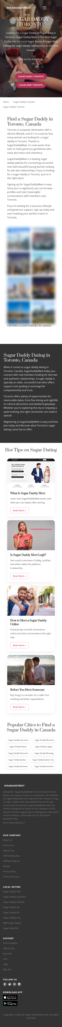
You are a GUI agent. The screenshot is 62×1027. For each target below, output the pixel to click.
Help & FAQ (8, 948)
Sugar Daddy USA (12, 891)
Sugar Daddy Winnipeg (44, 753)
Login (5, 964)
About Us (7, 840)
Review (6, 866)
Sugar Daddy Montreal (44, 740)
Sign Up (7, 969)
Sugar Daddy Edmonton (18, 753)
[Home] (18, 7)
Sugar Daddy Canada (23, 101)
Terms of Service (11, 876)
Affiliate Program (11, 861)
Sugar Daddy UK (11, 907)
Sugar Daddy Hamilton (43, 766)
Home (6, 101)
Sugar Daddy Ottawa (18, 746)
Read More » (19, 510)
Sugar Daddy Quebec (17, 760)
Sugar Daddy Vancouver (18, 740)
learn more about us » (14, 822)
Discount (7, 953)
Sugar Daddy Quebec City (43, 760)
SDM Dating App (11, 855)
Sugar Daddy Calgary (44, 746)
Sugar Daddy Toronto (31, 76)
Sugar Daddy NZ (11, 912)
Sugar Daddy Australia (14, 896)
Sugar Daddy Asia (12, 917)
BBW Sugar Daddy (12, 922)
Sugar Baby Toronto (31, 85)
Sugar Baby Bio (10, 928)
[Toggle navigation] (44, 7)
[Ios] (15, 997)
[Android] (15, 1003)
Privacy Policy (9, 871)
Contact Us (8, 845)
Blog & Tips (8, 850)
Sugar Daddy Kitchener (18, 766)
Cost (5, 958)
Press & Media (10, 943)
